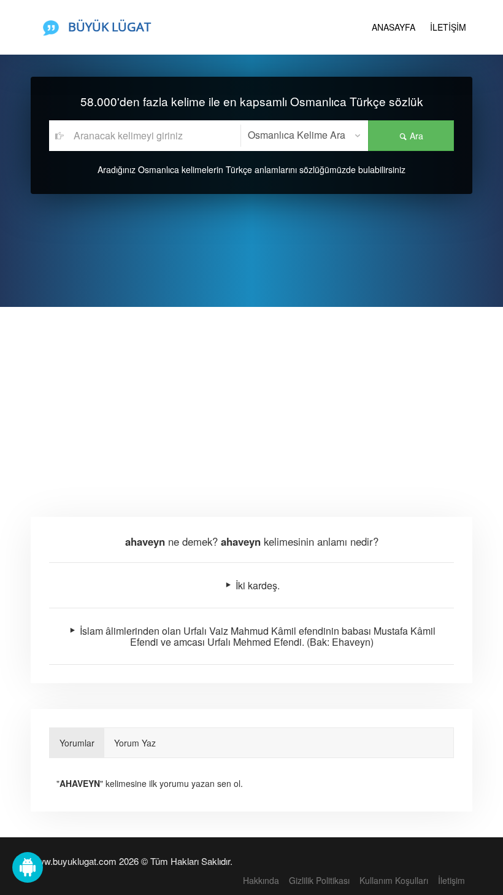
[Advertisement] (251, 399)
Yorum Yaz (135, 743)
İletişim (451, 880)
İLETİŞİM (448, 27)
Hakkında (261, 880)
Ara (415, 136)
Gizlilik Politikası (319, 880)
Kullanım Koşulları (393, 880)
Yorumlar (77, 743)
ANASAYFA (393, 27)
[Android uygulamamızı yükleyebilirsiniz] (27, 867)
